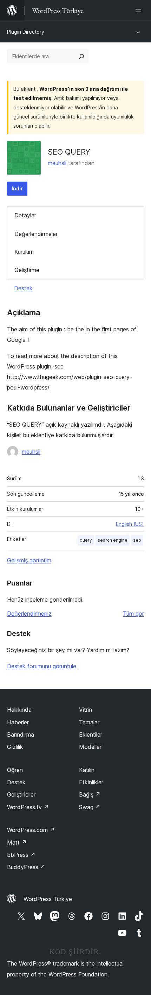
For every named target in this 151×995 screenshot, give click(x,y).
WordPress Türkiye (48, 898)
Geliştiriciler (21, 794)
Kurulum (24, 251)
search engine (112, 540)
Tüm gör (133, 613)
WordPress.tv (28, 807)
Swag (89, 807)
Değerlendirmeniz (29, 613)
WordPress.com (31, 829)
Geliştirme (26, 269)
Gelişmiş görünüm (29, 560)
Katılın (86, 769)
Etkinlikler (91, 782)
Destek (23, 288)
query (86, 540)
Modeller (90, 746)
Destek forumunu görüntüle (41, 666)
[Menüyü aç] (140, 10)
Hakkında (19, 709)
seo (137, 540)
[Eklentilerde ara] (81, 56)
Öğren (15, 769)
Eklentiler (90, 734)
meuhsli (57, 163)
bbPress (21, 854)
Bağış (89, 794)
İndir (17, 188)
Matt (17, 842)
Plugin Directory (25, 32)
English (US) (130, 524)
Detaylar (25, 215)
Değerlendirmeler (36, 233)
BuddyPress (26, 867)
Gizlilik (15, 746)
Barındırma (20, 734)
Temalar (89, 722)
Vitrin (85, 709)
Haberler (18, 722)
